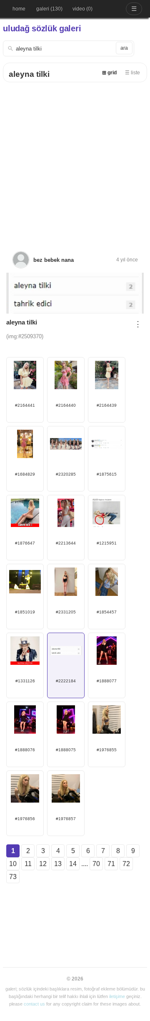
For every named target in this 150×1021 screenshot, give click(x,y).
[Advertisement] (75, 161)
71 (111, 863)
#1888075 (66, 749)
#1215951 (107, 543)
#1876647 (25, 543)
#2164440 (66, 405)
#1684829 (25, 474)
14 (73, 863)
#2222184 (66, 681)
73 (13, 876)
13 (58, 863)
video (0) (82, 9)
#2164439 (107, 405)
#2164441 (25, 405)
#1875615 (107, 474)
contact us (34, 1003)
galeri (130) (49, 9)
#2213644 (66, 543)
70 (96, 863)
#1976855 (107, 749)
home (18, 9)
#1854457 (107, 612)
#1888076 (25, 749)
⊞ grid (109, 73)
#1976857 (66, 818)
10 (13, 863)
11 (28, 863)
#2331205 (66, 612)
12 (43, 863)
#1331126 (25, 681)
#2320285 (66, 474)
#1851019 (25, 612)
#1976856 (25, 818)
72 (126, 863)
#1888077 (107, 681)
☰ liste (132, 73)
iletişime (117, 996)
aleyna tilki (29, 74)
